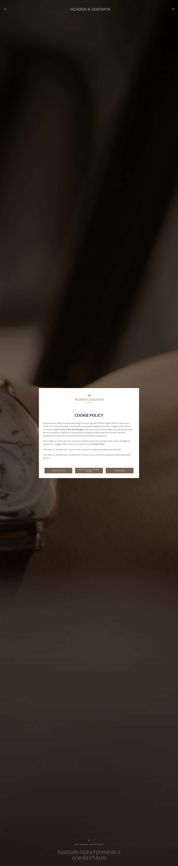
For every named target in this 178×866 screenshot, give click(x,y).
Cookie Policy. (98, 444)
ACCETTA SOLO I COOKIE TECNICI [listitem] (89, 470)
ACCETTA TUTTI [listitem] (58, 470)
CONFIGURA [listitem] (120, 470)
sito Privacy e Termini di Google (68, 429)
